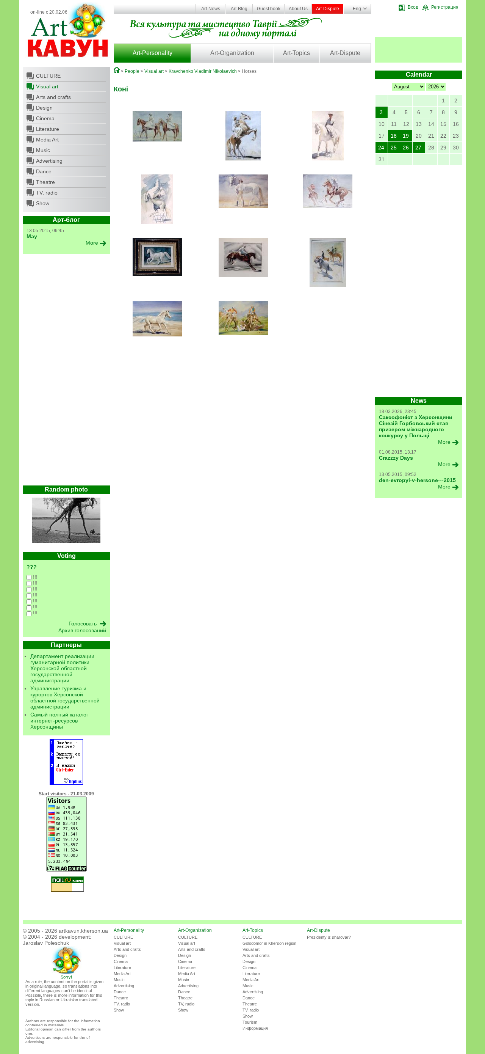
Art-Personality (152, 53)
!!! (34, 577)
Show (42, 203)
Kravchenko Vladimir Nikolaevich (203, 71)
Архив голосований (82, 630)
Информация (255, 1028)
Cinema (45, 118)
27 (418, 148)
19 (406, 136)
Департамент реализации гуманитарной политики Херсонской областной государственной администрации (62, 668)
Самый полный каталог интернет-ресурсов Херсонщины (59, 721)
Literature (47, 129)
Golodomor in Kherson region (269, 943)
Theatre (45, 182)
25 (394, 148)
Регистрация (444, 7)
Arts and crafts (53, 97)
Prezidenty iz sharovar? (329, 937)
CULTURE (48, 76)
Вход (413, 7)
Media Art (47, 140)
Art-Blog (239, 8)
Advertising (49, 161)
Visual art (47, 86)
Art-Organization (232, 53)
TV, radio (47, 193)
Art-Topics (296, 53)
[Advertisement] (66, 371)
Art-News (210, 8)
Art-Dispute (327, 8)
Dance (44, 171)
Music (43, 150)
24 (381, 148)
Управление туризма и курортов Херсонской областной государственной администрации (65, 697)
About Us (298, 8)
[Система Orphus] (66, 783)
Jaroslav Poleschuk (46, 943)
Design (44, 108)
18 (394, 136)
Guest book (268, 8)
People (132, 71)
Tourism (249, 1022)
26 (406, 148)
